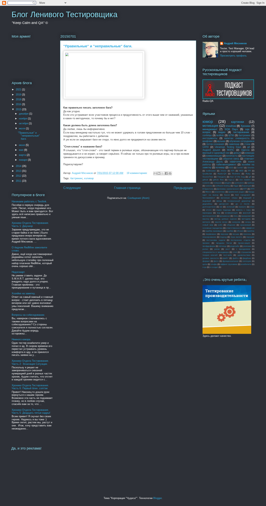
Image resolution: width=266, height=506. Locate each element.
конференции (231, 213)
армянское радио (236, 192)
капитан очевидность (236, 138)
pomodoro (239, 183)
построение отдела (240, 240)
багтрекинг (76, 178)
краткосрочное (209, 216)
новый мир (208, 225)
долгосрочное (209, 207)
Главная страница (127, 188)
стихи (247, 144)
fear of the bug (237, 177)
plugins (228, 183)
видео (221, 132)
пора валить (236, 237)
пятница (222, 246)
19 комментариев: (137, 173)
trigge (236, 186)
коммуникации (214, 155)
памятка (250, 231)
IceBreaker (211, 171)
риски (217, 249)
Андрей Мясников (235, 43)
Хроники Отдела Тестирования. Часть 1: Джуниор (30, 224)
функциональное (231, 261)
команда (249, 153)
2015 (19, 109)
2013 (19, 170)
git (248, 147)
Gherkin (250, 168)
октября (24, 123)
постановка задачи (215, 240)
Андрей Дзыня (211, 150)
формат (206, 261)
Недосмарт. (18, 272)
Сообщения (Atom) (138, 198)
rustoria (208, 186)
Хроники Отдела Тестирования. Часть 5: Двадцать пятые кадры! (31, 411)
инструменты (210, 138)
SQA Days (231, 129)
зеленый (230, 207)
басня (227, 195)
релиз (205, 249)
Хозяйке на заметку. (23, 293)
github (205, 180)
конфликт (208, 141)
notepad (217, 183)
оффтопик (235, 161)
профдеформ (209, 246)
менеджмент (210, 129)
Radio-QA (222, 174)
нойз (220, 225)
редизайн (234, 246)
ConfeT (240, 168)
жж (221, 207)
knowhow (231, 125)
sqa (247, 129)
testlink (220, 135)
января (23, 159)
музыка (221, 141)
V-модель (221, 177)
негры (248, 222)
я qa (204, 267)
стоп (235, 252)
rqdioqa (251, 183)
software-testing (223, 186)
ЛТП (252, 189)
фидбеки (247, 258)
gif (250, 177)
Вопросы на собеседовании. (28, 314)
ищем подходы (223, 210)
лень (235, 216)
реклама (247, 246)
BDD (231, 168)
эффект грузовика (228, 264)
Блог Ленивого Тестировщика (64, 14)
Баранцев (246, 186)
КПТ (245, 189)
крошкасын (225, 216)
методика (246, 219)
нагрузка (236, 222)
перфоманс (211, 234)
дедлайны (207, 204)
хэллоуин (246, 261)
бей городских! (242, 195)
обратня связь (231, 158)
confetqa (207, 135)
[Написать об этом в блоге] (159, 173)
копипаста (232, 155)
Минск (208, 192)
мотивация (210, 125)
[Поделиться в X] (163, 173)
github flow (218, 180)
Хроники (245, 125)
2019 (19, 94)
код (218, 213)
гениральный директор (238, 201)
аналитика (220, 192)
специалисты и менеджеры (216, 252)
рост (228, 249)
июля (22, 128)
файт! (225, 258)
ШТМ (231, 135)
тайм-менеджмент (226, 164)
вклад (219, 201)
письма (236, 234)
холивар (89, 178)
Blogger (157, 498)
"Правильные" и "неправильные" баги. (97, 46)
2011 (19, 180)
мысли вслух (221, 222)
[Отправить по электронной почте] (155, 173)
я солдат (214, 267)
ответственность (234, 228)
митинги (206, 222)
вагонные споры (229, 198)
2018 (19, 99)
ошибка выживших (214, 231)
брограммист (209, 198)
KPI (232, 171)
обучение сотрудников (241, 141)
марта (23, 154)
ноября (23, 118)
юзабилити (246, 264)
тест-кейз (227, 255)
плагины (247, 234)
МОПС (230, 150)
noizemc (206, 183)
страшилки (246, 252)
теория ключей (210, 255)
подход (223, 237)
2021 (19, 89)
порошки (250, 237)
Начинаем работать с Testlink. (29, 201)
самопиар (234, 144)
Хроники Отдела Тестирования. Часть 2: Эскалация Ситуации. (30, 362)
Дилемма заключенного (228, 189)
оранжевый (245, 225)
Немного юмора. (21, 339)
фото (216, 261)
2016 (19, 104)
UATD (206, 147)
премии (206, 243)
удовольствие (244, 255)
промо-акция (244, 243)
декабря (24, 113)
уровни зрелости (211, 258)
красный (247, 213)
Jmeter (223, 171)
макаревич (246, 216)
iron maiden (245, 180)
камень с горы (243, 210)
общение (231, 225)
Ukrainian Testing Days (228, 147)
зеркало (242, 207)
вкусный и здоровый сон (216, 153)
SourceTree (208, 177)
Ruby (248, 174)
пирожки (224, 234)
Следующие (72, 188)
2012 (19, 175)
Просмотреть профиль (233, 55)
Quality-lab (207, 174)
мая (21, 149)
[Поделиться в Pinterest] (170, 173)
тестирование (241, 132)
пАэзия (240, 231)
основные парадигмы (213, 228)
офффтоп (249, 228)
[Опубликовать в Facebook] (166, 173)
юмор (208, 121)
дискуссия (223, 204)
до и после (242, 204)
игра (252, 207)
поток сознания (215, 144)
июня (22, 145)
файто (236, 258)
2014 (19, 166)
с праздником (243, 249)
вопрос (207, 132)
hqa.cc (231, 180)
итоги (208, 210)
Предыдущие (183, 188)
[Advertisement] (225, 352)
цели (205, 264)
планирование (209, 237)
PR (249, 171)
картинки (237, 121)
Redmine (236, 174)
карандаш (207, 213)
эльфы (214, 264)
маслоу (206, 219)
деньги (237, 153)
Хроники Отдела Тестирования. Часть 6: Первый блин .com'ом (30, 387)
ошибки (229, 231)
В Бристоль (208, 189)
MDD (241, 171)
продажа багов (224, 243)
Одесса (245, 150)
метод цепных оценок (225, 219)
